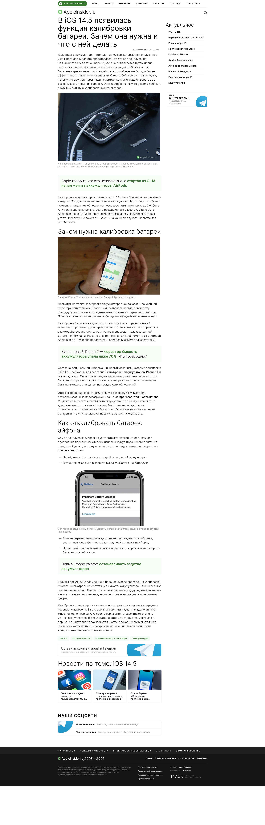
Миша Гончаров (185, 767)
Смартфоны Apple (140, 638)
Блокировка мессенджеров (132, 751)
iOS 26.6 (175, 3)
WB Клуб (159, 3)
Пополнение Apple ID (180, 77)
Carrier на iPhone (178, 54)
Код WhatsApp (176, 82)
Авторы (159, 758)
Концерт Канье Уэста (94, 751)
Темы (148, 758)
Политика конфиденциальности (150, 771)
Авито (109, 3)
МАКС (96, 3)
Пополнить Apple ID (72, 3)
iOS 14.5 (63, 638)
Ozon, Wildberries (188, 751)
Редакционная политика (147, 767)
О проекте (173, 758)
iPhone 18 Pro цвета (179, 71)
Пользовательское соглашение (150, 775)
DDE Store (193, 3)
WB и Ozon (174, 31)
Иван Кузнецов (139, 49)
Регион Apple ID (177, 43)
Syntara (142, 3)
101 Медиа (187, 770)
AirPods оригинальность (182, 65)
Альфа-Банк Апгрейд (180, 60)
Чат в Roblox (66, 751)
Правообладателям (146, 779)
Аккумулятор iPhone (81, 638)
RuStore (124, 3)
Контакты (188, 758)
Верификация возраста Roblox (186, 37)
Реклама (202, 758)
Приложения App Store (181, 48)
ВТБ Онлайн (163, 751)
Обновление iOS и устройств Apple (111, 638)
